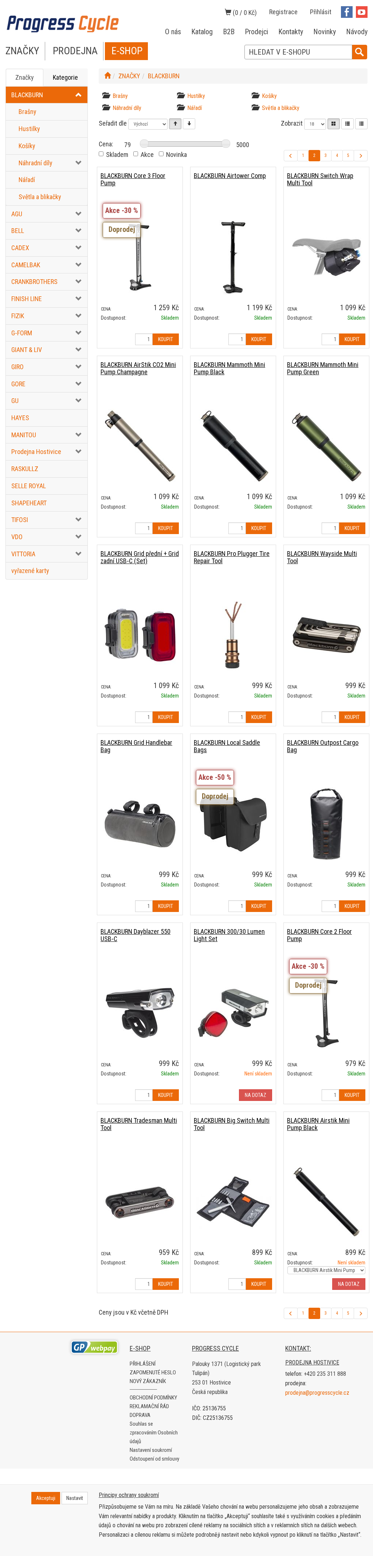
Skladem (117, 154)
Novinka (176, 154)
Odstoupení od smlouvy (154, 1459)
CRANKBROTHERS (34, 281)
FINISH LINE (26, 299)
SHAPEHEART (29, 503)
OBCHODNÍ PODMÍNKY (153, 1397)
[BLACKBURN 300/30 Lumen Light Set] (233, 1012)
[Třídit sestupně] (189, 123)
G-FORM (21, 333)
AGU (16, 214)
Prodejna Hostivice (36, 451)
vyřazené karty (30, 570)
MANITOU (23, 435)
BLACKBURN (27, 95)
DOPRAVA (140, 1415)
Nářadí (27, 179)
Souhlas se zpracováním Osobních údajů (154, 1433)
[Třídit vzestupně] (175, 123)
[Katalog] (333, 123)
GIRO (17, 367)
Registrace (283, 12)
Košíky (27, 146)
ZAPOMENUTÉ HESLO (153, 1372)
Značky (24, 77)
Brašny (27, 111)
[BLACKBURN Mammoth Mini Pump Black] (233, 446)
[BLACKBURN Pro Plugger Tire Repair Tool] (233, 635)
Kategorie (65, 77)
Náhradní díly (35, 163)
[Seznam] (347, 123)
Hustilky (29, 129)
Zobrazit (292, 123)
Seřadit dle (113, 123)
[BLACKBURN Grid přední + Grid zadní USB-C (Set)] (140, 635)
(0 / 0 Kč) (244, 12)
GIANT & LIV (26, 350)
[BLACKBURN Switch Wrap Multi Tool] (326, 257)
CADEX (20, 248)
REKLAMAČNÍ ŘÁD (149, 1406)
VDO (17, 537)
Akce (147, 154)
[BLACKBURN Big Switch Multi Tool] (233, 1201)
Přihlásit (320, 12)
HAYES (20, 418)
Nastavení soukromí (151, 1450)
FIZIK (17, 316)
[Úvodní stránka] (107, 76)
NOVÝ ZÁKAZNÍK (148, 1381)
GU (15, 400)
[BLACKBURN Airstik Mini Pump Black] (326, 1201)
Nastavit (74, 1498)
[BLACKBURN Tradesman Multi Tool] (140, 1201)
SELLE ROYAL (28, 486)
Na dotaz (255, 1095)
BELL (17, 230)
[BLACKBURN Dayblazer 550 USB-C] (140, 1012)
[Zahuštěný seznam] (361, 123)
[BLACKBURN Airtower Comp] (233, 257)
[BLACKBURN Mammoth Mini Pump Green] (326, 446)
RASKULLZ (24, 469)
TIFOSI (19, 520)
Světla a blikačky (40, 197)
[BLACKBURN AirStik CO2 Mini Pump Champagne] (140, 446)
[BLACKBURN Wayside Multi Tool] (326, 635)
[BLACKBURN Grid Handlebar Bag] (140, 823)
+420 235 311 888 (325, 1373)
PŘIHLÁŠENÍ (143, 1363)
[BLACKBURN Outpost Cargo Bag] (326, 823)
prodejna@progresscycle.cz (317, 1392)
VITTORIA (23, 554)
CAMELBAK (25, 265)
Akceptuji (45, 1498)
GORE (18, 384)
